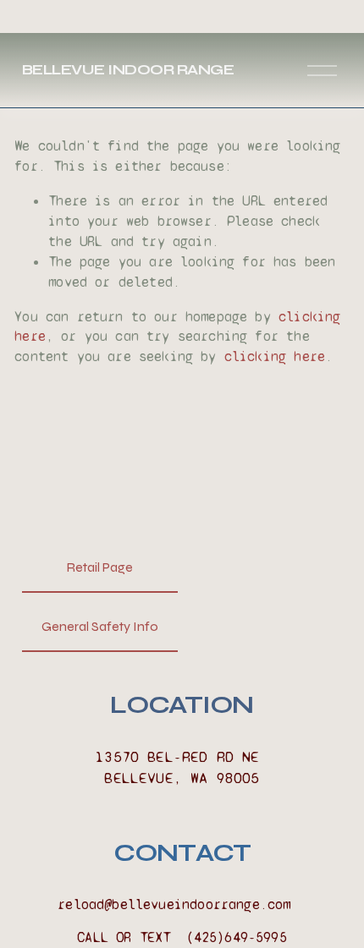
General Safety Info (99, 626)
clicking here (274, 356)
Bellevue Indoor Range (128, 70)
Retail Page (99, 567)
